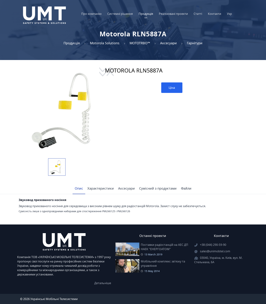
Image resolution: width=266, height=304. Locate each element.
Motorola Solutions (104, 43)
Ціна (172, 88)
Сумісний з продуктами (158, 188)
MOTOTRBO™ (140, 43)
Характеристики (100, 188)
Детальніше (102, 283)
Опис (79, 188)
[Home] (44, 15)
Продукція (72, 43)
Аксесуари (168, 43)
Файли (186, 188)
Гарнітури (194, 43)
